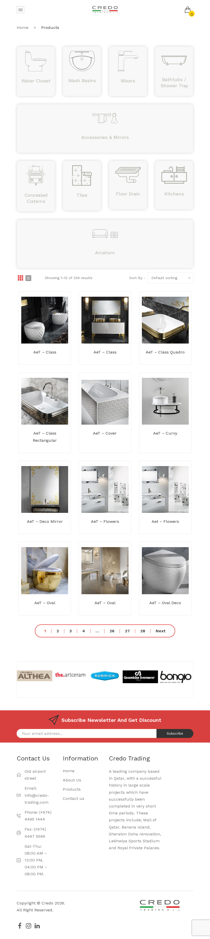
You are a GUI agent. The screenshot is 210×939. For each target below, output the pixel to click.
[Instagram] (28, 926)
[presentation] (12, 679)
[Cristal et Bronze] (175, 675)
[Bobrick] (70, 675)
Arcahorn (105, 252)
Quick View (52, 332)
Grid (20, 278)
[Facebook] (20, 926)
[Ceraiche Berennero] (105, 676)
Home (22, 27)
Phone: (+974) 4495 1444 (38, 816)
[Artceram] (34, 674)
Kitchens (174, 193)
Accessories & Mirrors (105, 137)
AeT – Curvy (165, 433)
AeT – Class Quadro (165, 352)
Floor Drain (128, 193)
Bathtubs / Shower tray (174, 82)
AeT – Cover (105, 433)
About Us (72, 780)
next (161, 631)
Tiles (82, 195)
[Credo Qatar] (105, 9)
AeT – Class (44, 352)
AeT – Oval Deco (165, 602)
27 (127, 631)
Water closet (35, 80)
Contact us (73, 798)
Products (72, 789)
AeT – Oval (44, 602)
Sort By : (137, 278)
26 (112, 631)
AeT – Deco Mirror (45, 521)
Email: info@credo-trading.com (37, 795)
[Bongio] (140, 678)
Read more (37, 332)
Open (20, 9)
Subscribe (175, 733)
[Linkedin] (37, 926)
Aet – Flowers (165, 521)
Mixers (128, 80)
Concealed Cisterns (36, 198)
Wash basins (82, 80)
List (28, 278)
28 (142, 631)
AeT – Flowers (105, 521)
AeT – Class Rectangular (45, 437)
